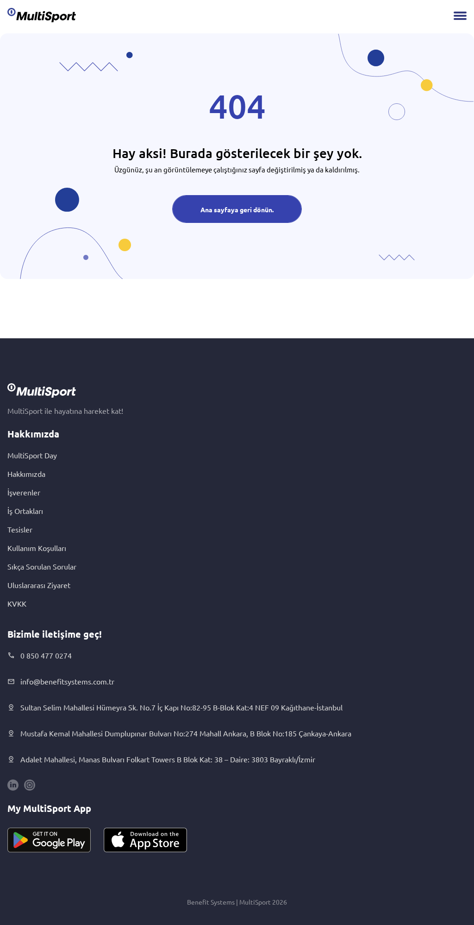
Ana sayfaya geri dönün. (237, 209)
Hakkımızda (26, 473)
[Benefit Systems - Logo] (41, 14)
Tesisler (19, 529)
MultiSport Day (32, 455)
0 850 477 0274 (46, 655)
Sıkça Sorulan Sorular (41, 566)
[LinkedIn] (13, 785)
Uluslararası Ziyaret (38, 584)
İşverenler (23, 492)
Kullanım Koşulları (36, 547)
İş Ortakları (25, 510)
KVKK (16, 603)
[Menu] (460, 16)
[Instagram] (29, 785)
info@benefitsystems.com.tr (67, 681)
